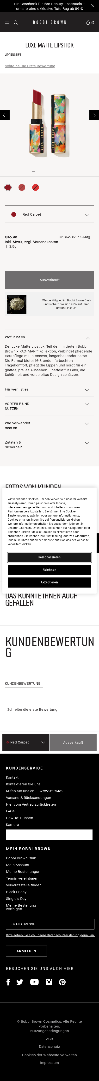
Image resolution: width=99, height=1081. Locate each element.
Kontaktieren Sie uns (23, 784)
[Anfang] (90, 816)
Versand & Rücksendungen (28, 797)
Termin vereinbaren (22, 878)
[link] (90, 22)
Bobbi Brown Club (21, 858)
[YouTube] (34, 983)
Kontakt (12, 777)
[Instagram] (48, 983)
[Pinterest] (62, 983)
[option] (8, 187)
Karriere (12, 824)
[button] (7, 22)
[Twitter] (20, 983)
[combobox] (49, 834)
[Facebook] (8, 983)
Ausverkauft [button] (50, 280)
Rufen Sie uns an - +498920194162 (34, 791)
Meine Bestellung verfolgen (21, 907)
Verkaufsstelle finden (24, 885)
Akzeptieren (49, 582)
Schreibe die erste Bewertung (30, 66)
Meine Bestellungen (23, 871)
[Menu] (7, 22)
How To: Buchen (19, 818)
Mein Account (17, 865)
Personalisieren (49, 557)
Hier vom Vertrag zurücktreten (31, 804)
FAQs (10, 811)
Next (94, 115)
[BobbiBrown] (49, 22)
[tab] (24, 683)
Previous (5, 115)
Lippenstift (13, 54)
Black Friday (16, 892)
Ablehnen (49, 569)
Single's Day (16, 898)
